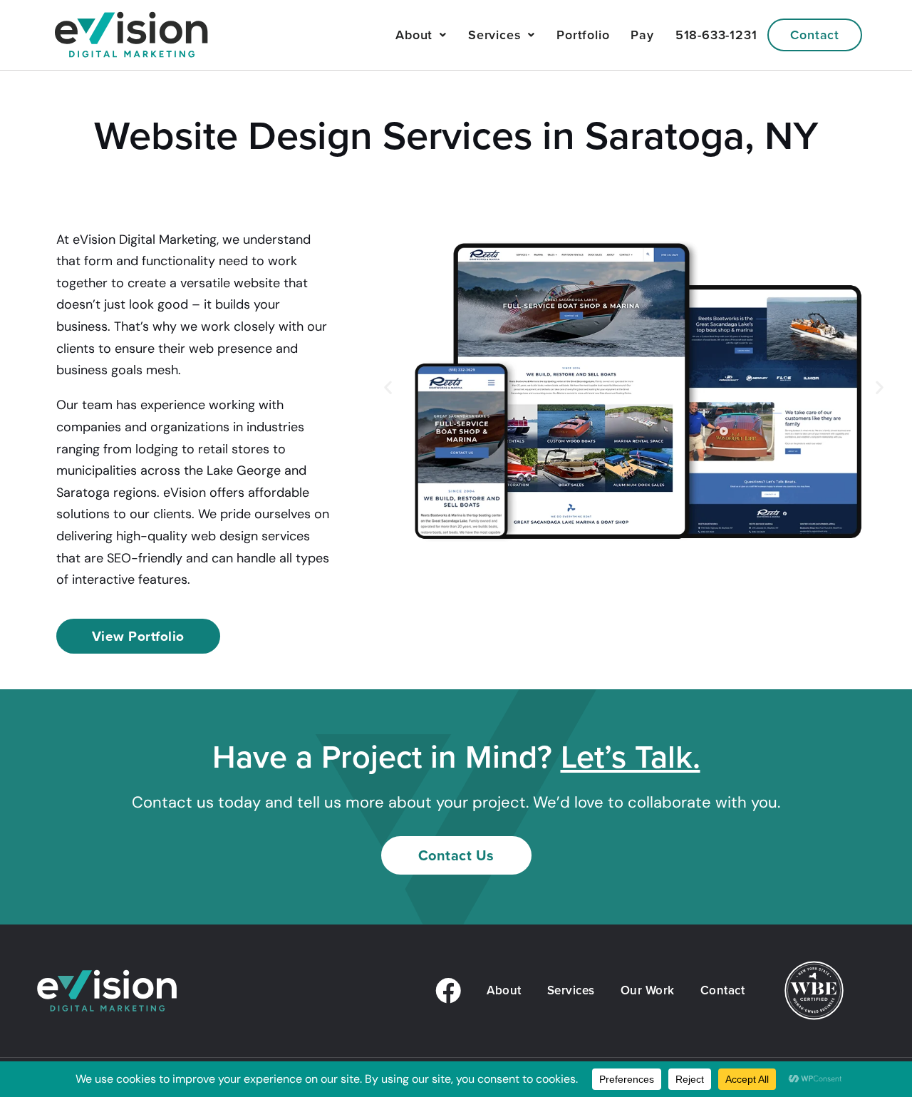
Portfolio (582, 34)
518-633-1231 (716, 34)
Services (494, 34)
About (413, 34)
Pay (642, 34)
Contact (814, 34)
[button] (388, 387)
